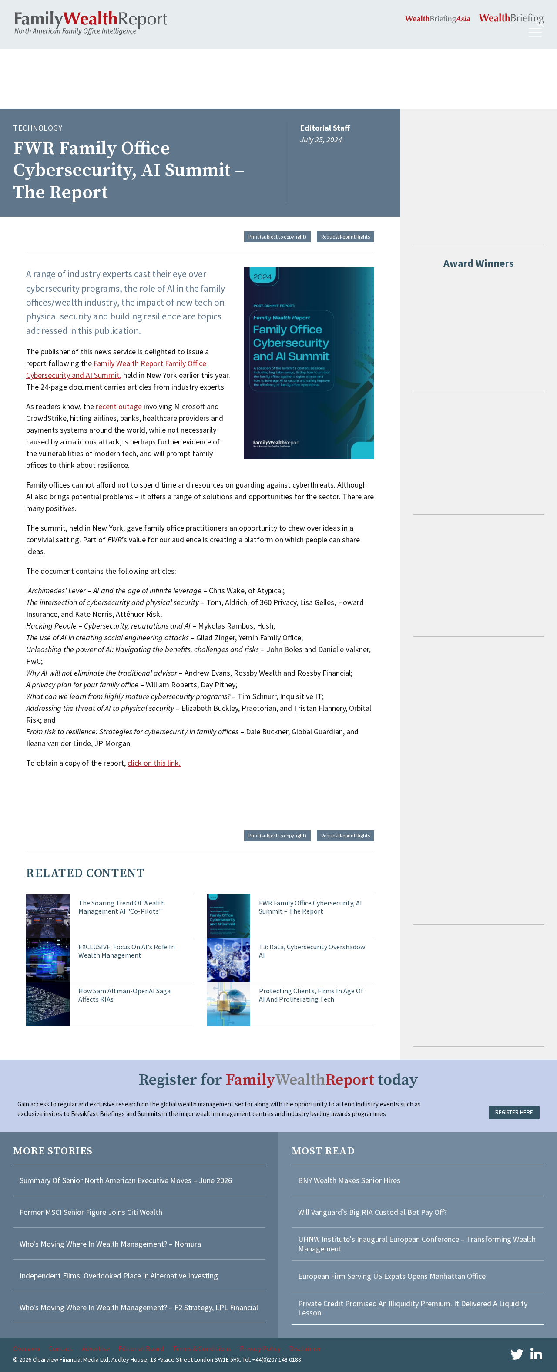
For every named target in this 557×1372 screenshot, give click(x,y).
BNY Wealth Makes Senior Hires (349, 1180)
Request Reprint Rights (345, 236)
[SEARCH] (540, 23)
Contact (61, 1348)
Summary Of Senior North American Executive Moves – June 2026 (126, 1180)
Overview (26, 1348)
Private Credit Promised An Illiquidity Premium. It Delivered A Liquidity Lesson (412, 1308)
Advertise (96, 1348)
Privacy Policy (260, 1348)
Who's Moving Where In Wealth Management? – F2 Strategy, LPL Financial (139, 1307)
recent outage (119, 406)
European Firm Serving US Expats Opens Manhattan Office (392, 1276)
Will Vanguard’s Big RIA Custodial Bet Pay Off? (372, 1212)
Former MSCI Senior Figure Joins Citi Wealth (91, 1212)
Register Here (514, 1112)
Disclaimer (305, 1348)
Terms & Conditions (201, 1348)
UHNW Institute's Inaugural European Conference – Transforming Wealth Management (417, 1244)
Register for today (278, 1080)
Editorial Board (141, 1348)
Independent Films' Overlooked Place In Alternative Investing (119, 1276)
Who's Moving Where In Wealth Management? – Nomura (110, 1244)
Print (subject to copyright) (277, 236)
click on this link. (154, 763)
